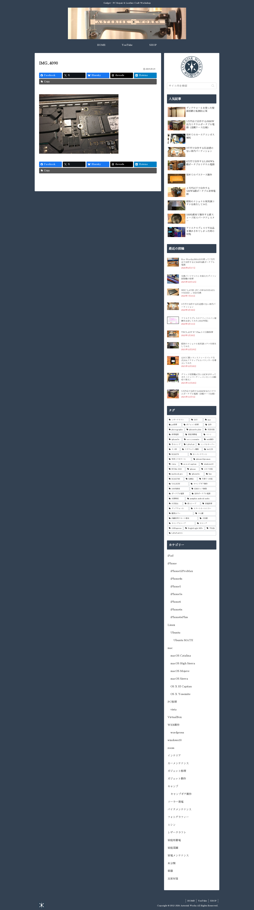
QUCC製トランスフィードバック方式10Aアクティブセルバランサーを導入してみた (198, 360)
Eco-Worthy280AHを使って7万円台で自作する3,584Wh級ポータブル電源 (198, 262)
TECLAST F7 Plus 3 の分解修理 (197, 332)
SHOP (213, 901)
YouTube (202, 901)
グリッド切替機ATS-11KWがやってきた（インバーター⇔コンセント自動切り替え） (198, 377)
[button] (213, 85)
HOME (191, 901)
